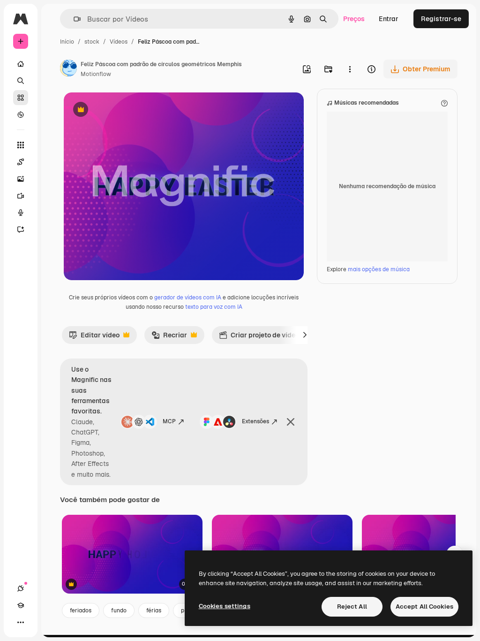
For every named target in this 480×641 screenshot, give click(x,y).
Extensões (255, 421)
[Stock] (20, 97)
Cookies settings (224, 606)
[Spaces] (20, 161)
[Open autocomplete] (73, 19)
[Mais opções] (349, 69)
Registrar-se (441, 19)
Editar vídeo (94, 337)
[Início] (20, 63)
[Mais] (20, 622)
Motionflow (96, 74)
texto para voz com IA (213, 307)
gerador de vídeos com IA (187, 297)
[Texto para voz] (20, 212)
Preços (354, 19)
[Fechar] (290, 421)
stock (91, 42)
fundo (119, 610)
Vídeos (119, 42)
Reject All (352, 606)
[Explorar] (20, 114)
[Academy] (20, 605)
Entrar (388, 19)
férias (153, 610)
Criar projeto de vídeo (259, 337)
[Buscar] (20, 80)
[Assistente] (20, 229)
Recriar (169, 337)
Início (67, 42)
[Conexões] (20, 588)
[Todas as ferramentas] (20, 145)
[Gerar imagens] (20, 178)
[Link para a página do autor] (68, 69)
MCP (169, 421)
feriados (80, 610)
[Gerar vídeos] (20, 195)
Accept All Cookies (424, 606)
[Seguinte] (304, 335)
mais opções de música (379, 269)
